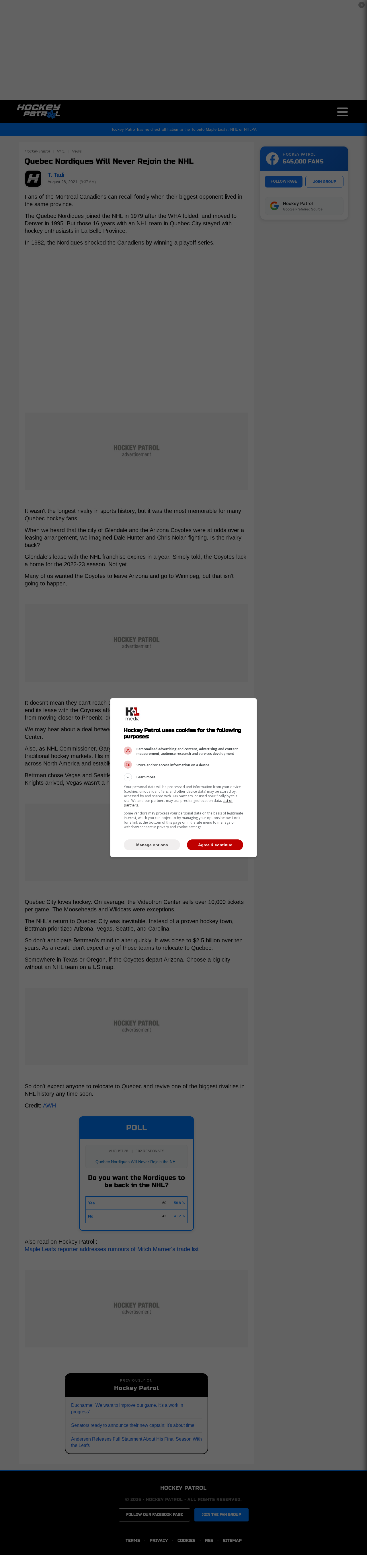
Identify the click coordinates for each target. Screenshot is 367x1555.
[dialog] (183, 777)
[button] (183, 777)
